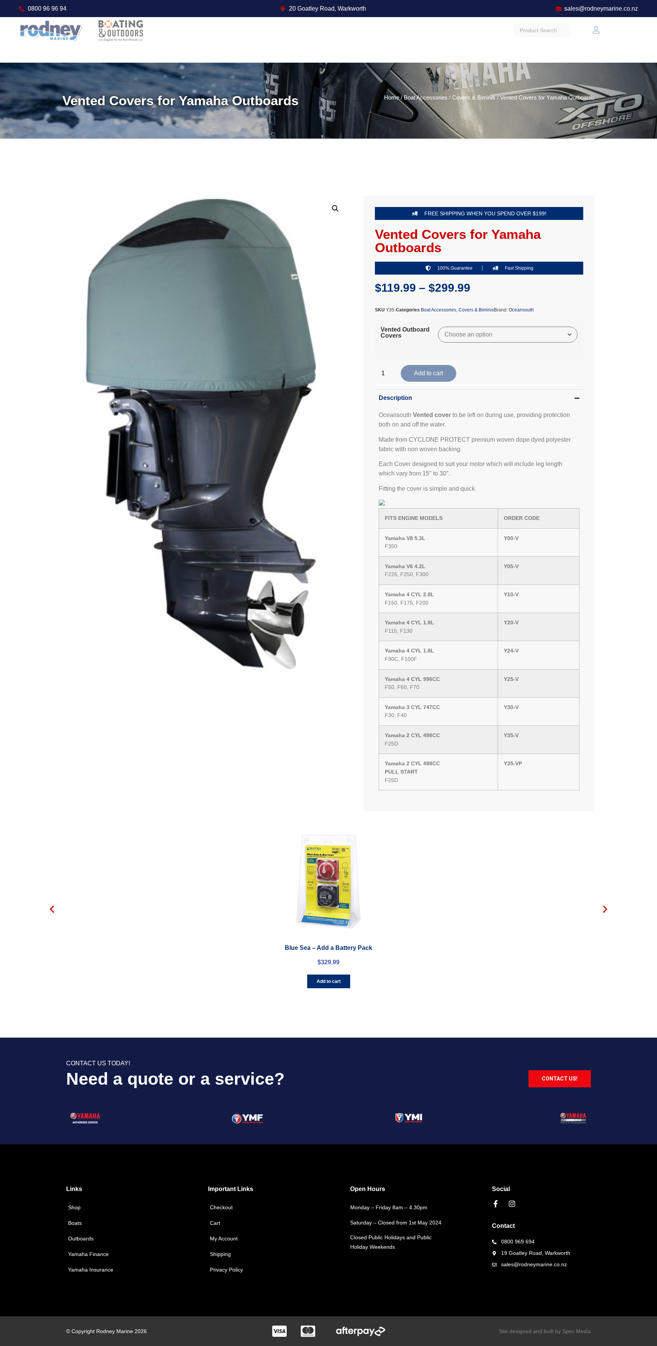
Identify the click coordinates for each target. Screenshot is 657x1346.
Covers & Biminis (473, 98)
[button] (335, 208)
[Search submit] (581, 40)
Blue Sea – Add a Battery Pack (328, 948)
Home (391, 98)
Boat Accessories (426, 98)
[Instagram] (512, 1203)
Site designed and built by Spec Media (545, 1331)
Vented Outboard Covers (405, 333)
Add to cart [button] (329, 981)
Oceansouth (521, 310)
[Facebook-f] (495, 1203)
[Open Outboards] (295, 39)
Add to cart (428, 373)
